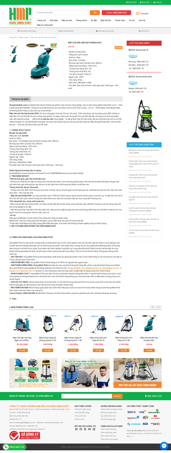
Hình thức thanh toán (108, 413)
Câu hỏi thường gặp (108, 419)
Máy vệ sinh (67, 20)
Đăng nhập (145, 2)
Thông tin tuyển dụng (83, 409)
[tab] (33, 97)
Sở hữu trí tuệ (79, 419)
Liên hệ (142, 20)
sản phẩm (132, 2)
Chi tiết (22, 350)
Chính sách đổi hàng (108, 429)
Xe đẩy (94, 20)
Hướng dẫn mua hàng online (111, 409)
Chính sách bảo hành (109, 433)
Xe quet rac (148, 433)
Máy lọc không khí (45, 25)
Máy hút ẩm (106, 20)
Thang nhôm (81, 20)
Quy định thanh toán (108, 416)
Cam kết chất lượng (82, 413)
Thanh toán (120, 20)
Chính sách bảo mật (108, 436)
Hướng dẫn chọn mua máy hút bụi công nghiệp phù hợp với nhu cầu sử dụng (144, 164)
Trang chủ (41, 20)
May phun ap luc (136, 433)
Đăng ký (158, 2)
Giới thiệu (54, 20)
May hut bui (147, 431)
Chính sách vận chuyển (109, 439)
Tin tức (132, 20)
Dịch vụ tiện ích (80, 416)
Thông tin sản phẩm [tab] (20, 99)
